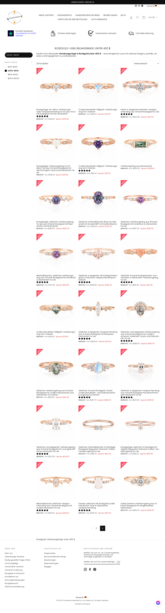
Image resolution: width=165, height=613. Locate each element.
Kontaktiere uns (11, 577)
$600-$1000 (13, 74)
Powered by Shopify (82, 604)
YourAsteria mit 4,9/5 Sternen (26, 34)
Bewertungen (50, 560)
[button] (152, 17)
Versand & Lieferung (13, 570)
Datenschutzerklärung (14, 587)
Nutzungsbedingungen (15, 580)
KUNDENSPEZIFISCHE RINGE (88, 15)
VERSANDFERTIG (64, 15)
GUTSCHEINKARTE (99, 19)
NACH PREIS (11, 62)
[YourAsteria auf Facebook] (90, 569)
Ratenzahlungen (51, 563)
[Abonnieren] (118, 562)
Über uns (9, 553)
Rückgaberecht (11, 583)
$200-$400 (13, 67)
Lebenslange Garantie (14, 557)
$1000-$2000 (13, 78)
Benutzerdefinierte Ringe (55, 557)
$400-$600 (13, 55)
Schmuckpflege (11, 563)
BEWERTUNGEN (110, 15)
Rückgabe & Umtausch (15, 573)
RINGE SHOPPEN (46, 15)
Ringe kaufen (50, 553)
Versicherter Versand (14, 567)
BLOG (123, 15)
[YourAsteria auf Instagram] (85, 569)
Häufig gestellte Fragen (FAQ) (17, 560)
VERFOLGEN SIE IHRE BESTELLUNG (72, 19)
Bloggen (47, 567)
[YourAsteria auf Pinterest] (94, 569)
